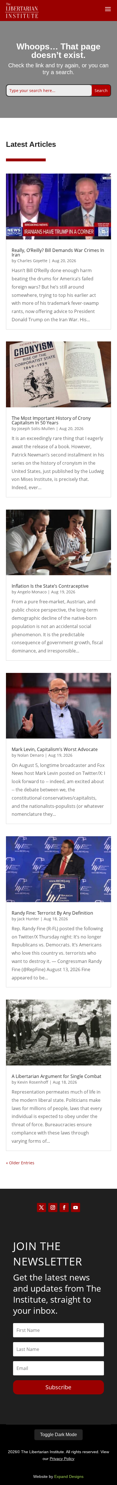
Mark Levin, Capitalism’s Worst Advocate (55, 749)
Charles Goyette (32, 260)
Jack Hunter (28, 918)
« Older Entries (20, 1162)
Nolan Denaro (30, 755)
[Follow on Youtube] (75, 1207)
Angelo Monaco (32, 592)
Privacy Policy (62, 1458)
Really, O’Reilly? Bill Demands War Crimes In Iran (58, 252)
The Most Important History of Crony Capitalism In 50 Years (51, 420)
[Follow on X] (41, 1207)
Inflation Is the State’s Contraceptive (50, 586)
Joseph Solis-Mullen (36, 428)
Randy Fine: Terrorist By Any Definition (52, 913)
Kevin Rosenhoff (32, 1082)
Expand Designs (68, 1476)
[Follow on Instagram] (52, 1207)
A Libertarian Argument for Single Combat (56, 1076)
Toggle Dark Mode (58, 1434)
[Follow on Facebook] (64, 1207)
